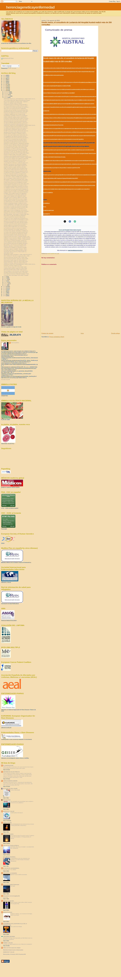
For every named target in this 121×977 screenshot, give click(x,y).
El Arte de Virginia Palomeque (11, 884)
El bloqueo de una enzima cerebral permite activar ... (16, 212)
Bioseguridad (6, 800)
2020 (4, 84)
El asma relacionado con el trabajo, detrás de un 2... (16, 229)
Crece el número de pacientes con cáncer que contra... (16, 150)
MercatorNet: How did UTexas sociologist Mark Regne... (17, 153)
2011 (4, 292)
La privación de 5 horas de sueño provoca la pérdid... (16, 205)
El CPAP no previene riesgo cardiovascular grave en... (16, 130)
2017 (4, 89)
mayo (5, 279)
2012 (4, 291)
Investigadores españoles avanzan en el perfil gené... (16, 115)
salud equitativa (15, 342)
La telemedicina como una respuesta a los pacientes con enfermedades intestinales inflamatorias (20, 860)
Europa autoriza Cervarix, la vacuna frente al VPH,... (16, 200)
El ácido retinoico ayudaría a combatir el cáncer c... (15, 133)
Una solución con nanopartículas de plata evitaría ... (16, 139)
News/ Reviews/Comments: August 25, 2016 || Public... (16, 258)
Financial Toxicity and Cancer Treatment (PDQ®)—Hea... (17, 236)
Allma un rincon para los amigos (12, 947)
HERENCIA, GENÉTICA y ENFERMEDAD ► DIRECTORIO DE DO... (20, 98)
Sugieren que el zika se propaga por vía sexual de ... (16, 210)
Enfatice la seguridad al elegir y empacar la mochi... (15, 203)
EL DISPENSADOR (8, 765)
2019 (4, 86)
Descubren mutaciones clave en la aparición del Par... (16, 171)
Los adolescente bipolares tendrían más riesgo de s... (16, 128)
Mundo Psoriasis (7, 912)
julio (5, 276)
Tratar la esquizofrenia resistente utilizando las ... (15, 217)
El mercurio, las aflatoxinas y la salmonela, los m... (15, 208)
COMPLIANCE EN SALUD (16, 812)
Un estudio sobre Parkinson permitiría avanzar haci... (16, 232)
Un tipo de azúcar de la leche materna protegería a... (16, 223)
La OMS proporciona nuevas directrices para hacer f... (16, 137)
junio (5, 278)
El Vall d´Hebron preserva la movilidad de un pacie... (16, 182)
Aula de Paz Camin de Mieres (11, 845)
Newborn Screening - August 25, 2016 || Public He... (16, 262)
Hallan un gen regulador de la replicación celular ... (15, 196)
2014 (4, 288)
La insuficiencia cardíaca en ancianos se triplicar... (15, 228)
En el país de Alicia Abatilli (10, 788)
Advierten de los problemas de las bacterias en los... (16, 221)
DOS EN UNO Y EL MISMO (9, 869)
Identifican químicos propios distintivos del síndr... (15, 167)
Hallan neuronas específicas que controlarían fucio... (16, 168)
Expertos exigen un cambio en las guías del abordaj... (16, 191)
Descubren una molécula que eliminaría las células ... (16, 233)
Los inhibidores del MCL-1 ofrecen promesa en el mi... (16, 187)
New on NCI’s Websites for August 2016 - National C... (16, 101)
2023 (4, 79)
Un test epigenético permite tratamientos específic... (16, 241)
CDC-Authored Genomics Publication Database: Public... (17, 273)
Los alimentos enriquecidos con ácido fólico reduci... (16, 175)
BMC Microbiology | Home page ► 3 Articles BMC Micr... (17, 214)
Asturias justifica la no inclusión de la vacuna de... (15, 225)
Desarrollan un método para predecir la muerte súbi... (16, 207)
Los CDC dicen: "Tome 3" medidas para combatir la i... (16, 176)
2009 (4, 295)
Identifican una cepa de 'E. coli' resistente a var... (15, 161)
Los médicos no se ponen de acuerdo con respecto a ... (16, 107)
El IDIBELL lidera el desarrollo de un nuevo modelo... (16, 199)
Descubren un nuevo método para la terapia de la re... (16, 218)
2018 (4, 87)
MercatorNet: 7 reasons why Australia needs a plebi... (16, 179)
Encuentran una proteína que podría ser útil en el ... (15, 160)
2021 (4, 82)
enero (5, 285)
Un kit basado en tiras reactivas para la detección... (15, 147)
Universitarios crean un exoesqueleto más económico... (16, 211)
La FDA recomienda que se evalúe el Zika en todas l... (16, 105)
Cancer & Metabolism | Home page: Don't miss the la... (16, 204)
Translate (13, 68)
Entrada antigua (115, 333)
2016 (4, 90)
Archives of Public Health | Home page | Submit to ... (16, 154)
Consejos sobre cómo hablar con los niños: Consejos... (16, 275)
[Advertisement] (55, 319)
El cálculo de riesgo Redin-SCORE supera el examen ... (16, 118)
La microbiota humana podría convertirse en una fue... (16, 186)
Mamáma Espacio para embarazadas (13, 950)
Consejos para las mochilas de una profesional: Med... (16, 110)
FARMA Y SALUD (8, 942)
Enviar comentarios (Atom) (56, 336)
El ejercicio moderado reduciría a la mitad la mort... (15, 173)
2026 (4, 75)
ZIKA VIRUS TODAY (8, 253)
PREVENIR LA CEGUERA (10, 873)
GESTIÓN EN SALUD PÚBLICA (11, 771)
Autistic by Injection (8, 900)
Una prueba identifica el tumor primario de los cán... (15, 235)
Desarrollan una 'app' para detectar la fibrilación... (15, 215)
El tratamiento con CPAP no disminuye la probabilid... (16, 149)
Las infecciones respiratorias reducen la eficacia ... (15, 129)
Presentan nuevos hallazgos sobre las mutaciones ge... (16, 144)
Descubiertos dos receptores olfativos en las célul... (16, 197)
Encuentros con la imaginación (11, 896)
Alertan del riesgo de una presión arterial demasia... (15, 121)
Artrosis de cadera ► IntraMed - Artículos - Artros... (15, 249)
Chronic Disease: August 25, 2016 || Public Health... (15, 267)
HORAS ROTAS (7, 822)
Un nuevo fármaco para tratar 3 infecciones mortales (16, 146)
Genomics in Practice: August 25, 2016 (13, 265)
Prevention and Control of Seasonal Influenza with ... (16, 250)
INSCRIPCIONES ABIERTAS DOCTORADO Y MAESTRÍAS (17, 157)
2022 (4, 81)
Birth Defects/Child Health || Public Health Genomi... (15, 269)
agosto (5, 97)
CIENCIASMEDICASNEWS (10, 780)
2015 (4, 286)
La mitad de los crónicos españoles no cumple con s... (16, 172)
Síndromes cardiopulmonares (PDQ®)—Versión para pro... (17, 239)
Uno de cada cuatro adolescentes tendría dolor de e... (16, 135)
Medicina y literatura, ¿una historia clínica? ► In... (15, 246)
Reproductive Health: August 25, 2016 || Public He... (15, 260)
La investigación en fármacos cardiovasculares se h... (16, 162)
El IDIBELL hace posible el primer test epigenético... (15, 193)
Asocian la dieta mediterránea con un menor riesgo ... (16, 226)
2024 (4, 78)
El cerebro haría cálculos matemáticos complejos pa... (16, 230)
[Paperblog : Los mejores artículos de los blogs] (6, 473)
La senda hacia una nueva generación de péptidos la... (16, 189)
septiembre (6, 96)
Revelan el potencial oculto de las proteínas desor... (15, 140)
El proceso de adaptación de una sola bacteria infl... (15, 112)
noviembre (6, 93)
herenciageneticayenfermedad (30, 7)
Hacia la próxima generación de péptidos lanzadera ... (16, 243)
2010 (4, 294)
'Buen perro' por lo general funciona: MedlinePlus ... (15, 108)
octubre (6, 94)
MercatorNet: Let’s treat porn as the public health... (15, 244)
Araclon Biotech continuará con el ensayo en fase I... (16, 185)
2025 (4, 77)
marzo (5, 282)
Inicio (82, 333)
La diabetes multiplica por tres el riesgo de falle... (15, 114)
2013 (4, 289)
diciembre (6, 92)
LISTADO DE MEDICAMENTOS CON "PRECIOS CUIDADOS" (17, 944)
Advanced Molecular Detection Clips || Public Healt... (16, 257)
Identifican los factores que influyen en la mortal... (15, 132)
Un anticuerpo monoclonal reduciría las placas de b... (16, 123)
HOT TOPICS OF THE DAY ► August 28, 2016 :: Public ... (17, 255)
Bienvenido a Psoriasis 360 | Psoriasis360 (14, 954)
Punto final (5, 897)
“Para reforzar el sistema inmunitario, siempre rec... (15, 240)
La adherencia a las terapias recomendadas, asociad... (16, 190)
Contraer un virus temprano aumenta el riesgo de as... (16, 155)
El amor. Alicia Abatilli (15, 790)
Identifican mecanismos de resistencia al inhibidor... (15, 164)
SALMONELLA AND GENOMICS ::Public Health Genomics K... (18, 254)
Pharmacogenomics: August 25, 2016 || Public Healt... (16, 261)
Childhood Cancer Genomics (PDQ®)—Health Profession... (17, 237)
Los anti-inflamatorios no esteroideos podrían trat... (15, 194)
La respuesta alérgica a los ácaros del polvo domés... (16, 222)
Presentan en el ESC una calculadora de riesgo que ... (16, 151)
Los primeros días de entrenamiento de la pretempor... (16, 180)
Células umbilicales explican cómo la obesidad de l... (16, 117)
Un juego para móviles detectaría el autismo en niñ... (16, 169)
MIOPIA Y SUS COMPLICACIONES (18, 874)
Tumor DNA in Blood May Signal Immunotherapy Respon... (17, 100)
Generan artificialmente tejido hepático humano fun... (16, 165)
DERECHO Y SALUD (8, 811)
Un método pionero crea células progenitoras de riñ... (16, 201)
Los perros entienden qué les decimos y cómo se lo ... (16, 122)
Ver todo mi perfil (5, 379)
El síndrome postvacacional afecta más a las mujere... (16, 119)
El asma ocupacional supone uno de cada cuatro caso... (16, 183)
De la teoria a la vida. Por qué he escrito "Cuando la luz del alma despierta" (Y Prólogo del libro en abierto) (22, 837)
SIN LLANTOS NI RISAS (16, 926)
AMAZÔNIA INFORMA (9, 936)
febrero (6, 283)
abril (5, 280)
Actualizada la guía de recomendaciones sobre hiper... (16, 111)
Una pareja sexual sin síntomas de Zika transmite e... (16, 104)
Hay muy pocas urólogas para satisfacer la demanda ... (16, 158)
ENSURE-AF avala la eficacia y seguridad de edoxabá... (16, 143)
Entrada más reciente (47, 333)
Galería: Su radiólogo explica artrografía (13, 103)
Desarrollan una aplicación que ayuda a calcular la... (16, 141)
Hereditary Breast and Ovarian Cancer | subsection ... (16, 272)
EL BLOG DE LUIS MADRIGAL (11, 868)
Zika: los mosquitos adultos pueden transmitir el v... (15, 178)
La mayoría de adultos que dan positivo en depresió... (16, 126)
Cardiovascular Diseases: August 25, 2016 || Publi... (16, 268)
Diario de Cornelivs (8, 834)
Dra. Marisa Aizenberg (9, 856)
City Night (12, 886)
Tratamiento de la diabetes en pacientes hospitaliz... (15, 247)
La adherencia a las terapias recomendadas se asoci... (16, 219)
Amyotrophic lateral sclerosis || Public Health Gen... (15, 251)
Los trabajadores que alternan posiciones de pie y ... (16, 136)
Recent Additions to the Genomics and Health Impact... (16, 271)
